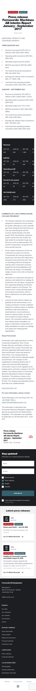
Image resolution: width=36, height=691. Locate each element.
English (7, 483)
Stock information (7, 631)
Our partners (6, 618)
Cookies (29, 681)
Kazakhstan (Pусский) (9, 673)
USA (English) (6, 666)
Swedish (7, 486)
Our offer (5, 609)
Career (4, 622)
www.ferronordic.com (9, 388)
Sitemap (7, 681)
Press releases (9, 480)
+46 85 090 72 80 (7, 592)
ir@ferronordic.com (8, 597)
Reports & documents (9, 638)
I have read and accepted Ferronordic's (17, 501)
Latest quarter (6, 634)
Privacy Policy (9, 502)
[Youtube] (18, 686)
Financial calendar (7, 641)
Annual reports (9, 477)
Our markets (6, 615)
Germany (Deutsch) (8, 669)
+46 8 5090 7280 (8, 400)
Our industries (6, 612)
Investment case (7, 644)
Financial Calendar (8, 657)
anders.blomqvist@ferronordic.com (14, 402)
